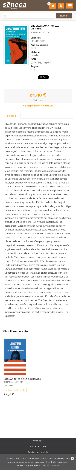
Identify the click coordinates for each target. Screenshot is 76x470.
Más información (54, 465)
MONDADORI (38, 41)
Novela (34, 55)
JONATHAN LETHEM (40, 32)
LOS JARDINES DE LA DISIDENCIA (22, 379)
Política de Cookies (38, 446)
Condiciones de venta (38, 452)
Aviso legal (38, 440)
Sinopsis (11, 116)
